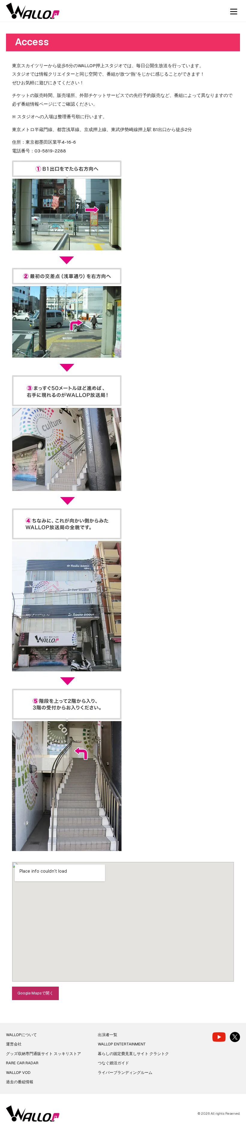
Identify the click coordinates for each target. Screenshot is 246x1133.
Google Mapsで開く (35, 993)
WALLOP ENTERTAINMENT (122, 1044)
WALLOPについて (21, 1034)
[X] (235, 1037)
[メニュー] (233, 10)
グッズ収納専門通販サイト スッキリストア (43, 1053)
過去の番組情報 (19, 1081)
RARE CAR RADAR (22, 1063)
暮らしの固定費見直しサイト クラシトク (133, 1053)
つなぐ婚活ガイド (113, 1063)
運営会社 (14, 1044)
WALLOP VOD (18, 1072)
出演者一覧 (107, 1034)
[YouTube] (219, 1037)
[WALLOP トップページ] (32, 11)
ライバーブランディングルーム (125, 1072)
